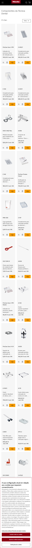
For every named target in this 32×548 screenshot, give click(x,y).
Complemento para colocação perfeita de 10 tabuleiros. (8, 94)
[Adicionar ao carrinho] (12, 62)
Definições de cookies (16, 544)
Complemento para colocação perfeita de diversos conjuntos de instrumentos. (23, 53)
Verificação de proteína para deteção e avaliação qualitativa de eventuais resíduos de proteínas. (23, 181)
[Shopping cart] (29, 3)
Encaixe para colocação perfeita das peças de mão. (23, 352)
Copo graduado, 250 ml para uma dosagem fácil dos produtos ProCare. (8, 223)
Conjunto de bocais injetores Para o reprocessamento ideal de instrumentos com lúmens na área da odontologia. (23, 136)
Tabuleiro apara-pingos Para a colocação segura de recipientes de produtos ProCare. (23, 437)
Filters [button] (25, 20)
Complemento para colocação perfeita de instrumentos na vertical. (23, 95)
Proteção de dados (16, 531)
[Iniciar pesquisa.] (26, 2)
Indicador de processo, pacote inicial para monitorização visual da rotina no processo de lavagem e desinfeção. (8, 310)
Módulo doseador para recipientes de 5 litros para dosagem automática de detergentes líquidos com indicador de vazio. (8, 136)
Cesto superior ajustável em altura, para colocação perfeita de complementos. (23, 308)
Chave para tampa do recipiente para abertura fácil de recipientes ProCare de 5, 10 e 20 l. (8, 267)
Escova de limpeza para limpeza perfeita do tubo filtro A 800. (23, 267)
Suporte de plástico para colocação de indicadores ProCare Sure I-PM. (7, 352)
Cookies (24, 531)
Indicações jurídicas (7, 531)
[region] (16, 513)
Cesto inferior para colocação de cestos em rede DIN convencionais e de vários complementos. (23, 394)
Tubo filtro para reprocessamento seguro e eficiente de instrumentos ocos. (8, 437)
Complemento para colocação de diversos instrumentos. (8, 180)
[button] (5, 2)
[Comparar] (3, 62)
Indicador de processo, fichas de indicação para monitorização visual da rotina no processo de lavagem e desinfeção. (8, 53)
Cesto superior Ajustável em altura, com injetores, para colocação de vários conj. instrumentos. (8, 394)
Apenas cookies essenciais (16, 539)
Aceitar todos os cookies (16, 534)
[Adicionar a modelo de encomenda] (7, 62)
